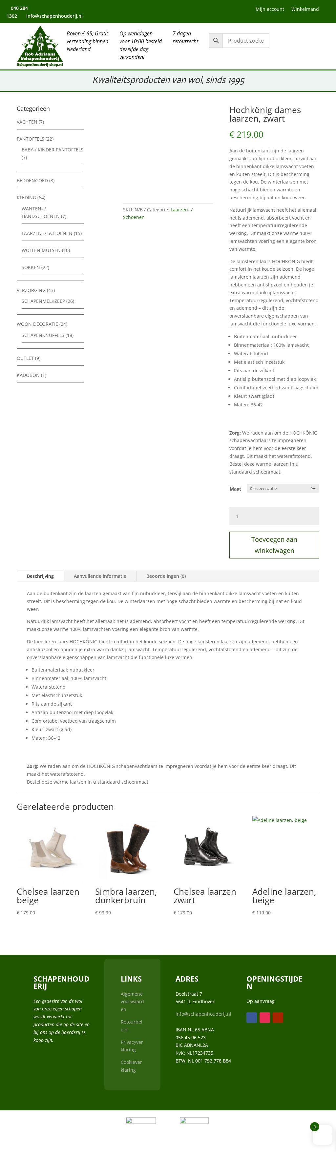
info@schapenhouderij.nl (203, 1014)
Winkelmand (305, 9)
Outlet (25, 358)
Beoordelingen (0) (166, 576)
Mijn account (270, 9)
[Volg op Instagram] (168, 10)
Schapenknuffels (43, 335)
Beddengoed (32, 180)
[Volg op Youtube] (182, 10)
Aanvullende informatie (100, 576)
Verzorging (31, 290)
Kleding (26, 197)
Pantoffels (30, 139)
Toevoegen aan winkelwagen (274, 545)
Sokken (31, 267)
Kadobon (28, 375)
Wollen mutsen (41, 250)
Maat (235, 489)
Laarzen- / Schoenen (47, 233)
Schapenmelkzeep (43, 301)
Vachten (27, 122)
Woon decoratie (37, 324)
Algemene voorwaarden (132, 1002)
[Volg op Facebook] (153, 10)
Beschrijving (40, 576)
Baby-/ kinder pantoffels (52, 149)
